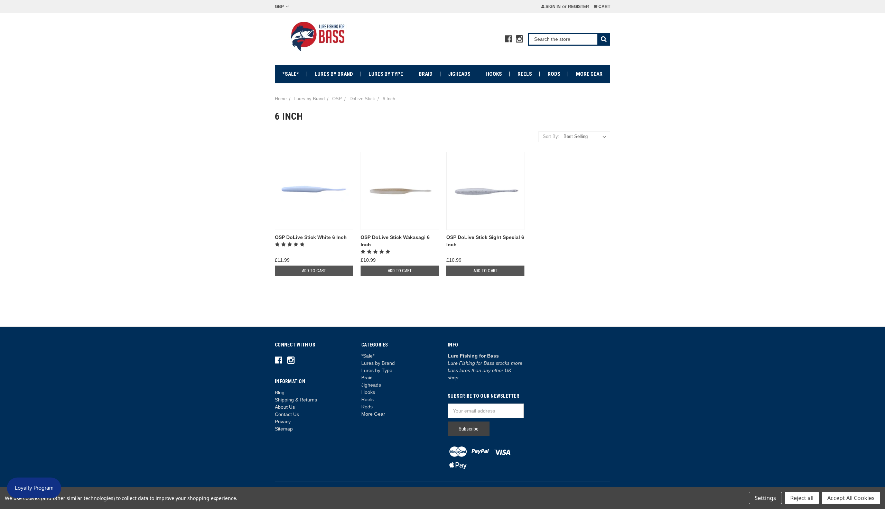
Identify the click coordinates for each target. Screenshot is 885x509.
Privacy (283, 421)
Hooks (494, 74)
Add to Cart (314, 270)
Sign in (552, 6)
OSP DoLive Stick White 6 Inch (311, 237)
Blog (280, 392)
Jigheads (459, 74)
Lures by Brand (334, 74)
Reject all (801, 498)
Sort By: (551, 136)
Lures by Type (386, 74)
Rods (554, 74)
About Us (285, 407)
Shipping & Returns (296, 399)
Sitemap (284, 429)
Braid (425, 74)
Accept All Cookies (851, 498)
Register (578, 6)
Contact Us (287, 414)
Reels (525, 74)
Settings (765, 498)
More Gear (589, 74)
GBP (280, 6)
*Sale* (290, 74)
